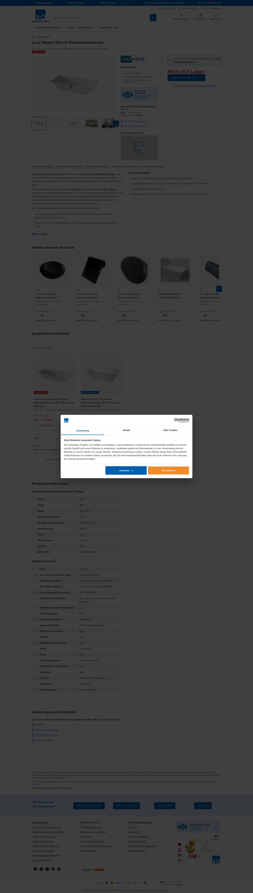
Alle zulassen (168, 470)
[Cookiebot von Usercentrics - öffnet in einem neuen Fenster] (176, 420)
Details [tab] (126, 430)
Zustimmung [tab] (82, 430)
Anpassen (124, 470)
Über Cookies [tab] (170, 430)
